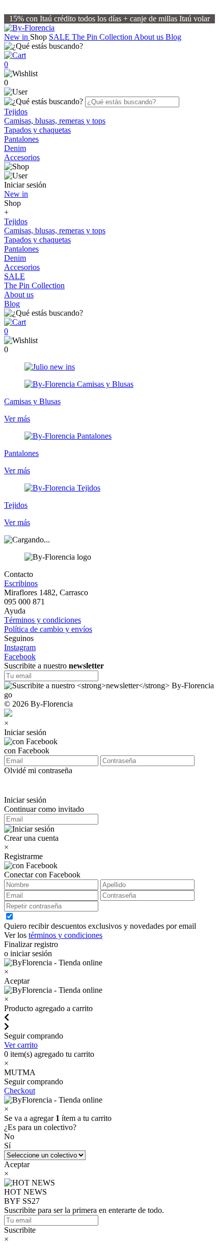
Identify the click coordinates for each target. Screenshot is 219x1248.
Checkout (19, 1090)
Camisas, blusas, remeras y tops (54, 120)
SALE (60, 37)
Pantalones (21, 139)
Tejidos (16, 111)
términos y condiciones (65, 935)
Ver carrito (21, 1045)
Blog (173, 37)
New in (17, 37)
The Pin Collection (103, 37)
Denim (15, 148)
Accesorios (22, 157)
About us (150, 37)
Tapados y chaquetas (37, 130)
